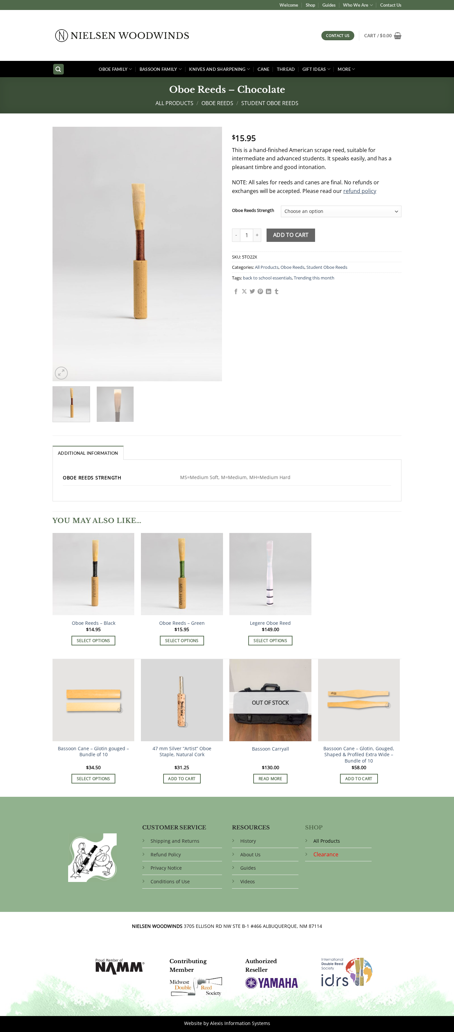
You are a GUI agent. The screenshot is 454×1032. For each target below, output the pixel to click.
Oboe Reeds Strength (253, 210)
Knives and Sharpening (217, 69)
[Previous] (64, 254)
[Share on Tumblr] (276, 292)
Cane (264, 69)
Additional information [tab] (88, 453)
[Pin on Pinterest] (260, 292)
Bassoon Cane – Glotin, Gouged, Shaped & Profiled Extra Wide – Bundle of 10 (358, 755)
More (344, 69)
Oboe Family (113, 69)
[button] (382, 35)
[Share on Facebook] (236, 292)
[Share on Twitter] (252, 292)
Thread (286, 69)
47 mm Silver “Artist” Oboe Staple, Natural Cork (182, 752)
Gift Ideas (314, 69)
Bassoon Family (158, 69)
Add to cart (291, 235)
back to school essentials (267, 278)
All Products (174, 103)
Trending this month (314, 278)
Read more (270, 778)
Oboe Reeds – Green (182, 623)
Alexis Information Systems (240, 1023)
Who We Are (355, 5)
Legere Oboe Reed (270, 623)
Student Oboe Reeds (269, 103)
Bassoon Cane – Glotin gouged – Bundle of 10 (93, 752)
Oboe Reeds (217, 103)
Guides (329, 5)
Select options (93, 640)
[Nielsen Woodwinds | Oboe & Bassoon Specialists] (122, 35)
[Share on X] (244, 292)
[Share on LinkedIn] (268, 292)
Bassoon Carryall (270, 749)
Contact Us (390, 5)
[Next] (210, 254)
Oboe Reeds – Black (93, 623)
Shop (310, 5)
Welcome (289, 5)
